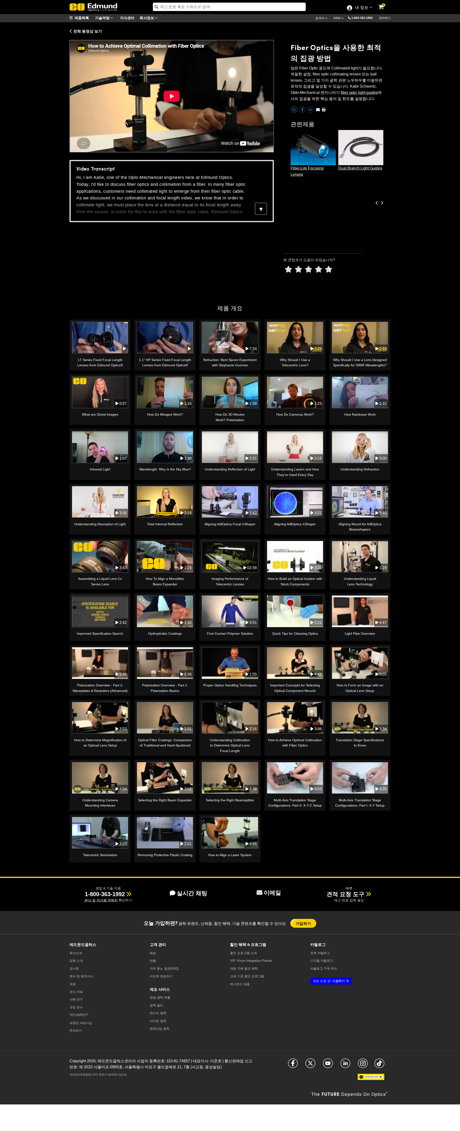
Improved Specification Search (100, 633)
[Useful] (319, 269)
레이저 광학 (158, 1013)
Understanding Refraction (359, 469)
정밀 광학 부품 (160, 997)
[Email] (318, 110)
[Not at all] (288, 269)
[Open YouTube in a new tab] (328, 1065)
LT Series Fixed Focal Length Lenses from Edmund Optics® (100, 362)
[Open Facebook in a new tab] (293, 1065)
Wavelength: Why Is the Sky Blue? (165, 469)
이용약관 (111, 1074)
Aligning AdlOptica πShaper (295, 524)
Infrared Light (100, 469)
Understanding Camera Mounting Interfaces (100, 802)
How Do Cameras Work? (295, 414)
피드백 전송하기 (161, 976)
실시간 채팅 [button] (192, 893)
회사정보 (147, 17)
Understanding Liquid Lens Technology (360, 581)
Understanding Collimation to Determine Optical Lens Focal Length (230, 745)
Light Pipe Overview (360, 633)
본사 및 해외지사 (81, 976)
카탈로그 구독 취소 (323, 968)
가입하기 (303, 923)
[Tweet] (295, 112)
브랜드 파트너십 (80, 1023)
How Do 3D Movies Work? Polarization (229, 417)
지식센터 (127, 17)
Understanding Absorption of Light (100, 524)
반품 (153, 960)
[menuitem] (81, 18)
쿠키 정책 (98, 1074)
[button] (363, 18)
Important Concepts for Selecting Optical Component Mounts (295, 687)
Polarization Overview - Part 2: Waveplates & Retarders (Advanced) (100, 687)
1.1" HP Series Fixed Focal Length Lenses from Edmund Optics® (165, 362)
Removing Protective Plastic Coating (165, 855)
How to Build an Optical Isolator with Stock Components (295, 581)
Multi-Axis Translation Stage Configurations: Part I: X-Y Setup (360, 802)
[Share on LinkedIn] (311, 112)
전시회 (74, 968)
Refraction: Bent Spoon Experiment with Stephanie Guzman (230, 362)
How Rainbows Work (360, 414)
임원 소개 (76, 960)
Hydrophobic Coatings (165, 633)
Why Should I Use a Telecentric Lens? (295, 362)
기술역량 (102, 17)
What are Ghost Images (100, 414)
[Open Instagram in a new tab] (363, 1065)
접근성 (123, 1074)
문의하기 (385, 18)
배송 (153, 953)
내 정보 (361, 8)
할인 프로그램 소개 (243, 953)
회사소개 (75, 953)
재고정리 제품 (240, 984)
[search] (229, 7)
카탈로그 (320, 953)
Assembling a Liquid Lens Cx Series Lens (100, 581)
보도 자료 (76, 992)
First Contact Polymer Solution (230, 633)
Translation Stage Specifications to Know (360, 742)
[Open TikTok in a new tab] (379, 1065)
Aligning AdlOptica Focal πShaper (229, 524)
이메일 (272, 892)
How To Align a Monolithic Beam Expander (165, 581)
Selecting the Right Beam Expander (165, 800)
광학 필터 (156, 1005)
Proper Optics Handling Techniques (230, 685)
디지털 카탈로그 (321, 960)
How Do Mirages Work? (165, 414)
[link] (384, 3)
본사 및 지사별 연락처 (101, 900)
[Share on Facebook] (303, 112)
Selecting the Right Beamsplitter (230, 800)
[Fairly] (309, 269)
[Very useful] (329, 269)
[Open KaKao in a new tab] (371, 1079)
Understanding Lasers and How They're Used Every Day (295, 471)
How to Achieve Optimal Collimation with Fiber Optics (295, 742)
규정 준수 (76, 1007)
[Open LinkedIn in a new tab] (345, 1065)
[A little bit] (298, 269)
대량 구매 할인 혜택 (244, 968)
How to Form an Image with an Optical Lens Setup (360, 687)
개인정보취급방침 (80, 1074)
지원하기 (329, 981)
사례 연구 (76, 999)
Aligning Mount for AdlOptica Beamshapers (360, 526)
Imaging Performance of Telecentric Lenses (230, 581)
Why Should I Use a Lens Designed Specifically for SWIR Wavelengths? (360, 362)
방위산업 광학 (159, 1028)
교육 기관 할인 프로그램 (247, 976)
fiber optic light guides (359, 92)
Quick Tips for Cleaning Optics (295, 633)
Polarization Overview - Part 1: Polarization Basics (165, 687)
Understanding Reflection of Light (230, 469)
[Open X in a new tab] (310, 1065)
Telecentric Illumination (100, 855)
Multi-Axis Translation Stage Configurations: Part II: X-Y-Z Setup (295, 802)
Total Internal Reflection (165, 524)
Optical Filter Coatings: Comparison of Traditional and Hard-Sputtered (165, 742)
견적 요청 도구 (345, 894)
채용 (72, 984)
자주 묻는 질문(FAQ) (164, 968)
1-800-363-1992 (362, 18)
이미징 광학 (158, 1021)
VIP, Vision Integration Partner (251, 960)
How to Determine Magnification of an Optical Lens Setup (100, 742)
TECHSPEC (78, 1015)
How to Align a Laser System (230, 855)
